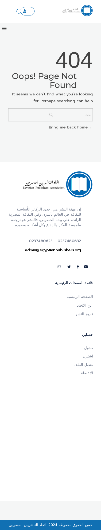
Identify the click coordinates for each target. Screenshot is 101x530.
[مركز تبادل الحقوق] (19, 11)
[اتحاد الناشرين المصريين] (77, 10)
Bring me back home (69, 127)
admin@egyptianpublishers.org (53, 250)
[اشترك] (27, 11)
